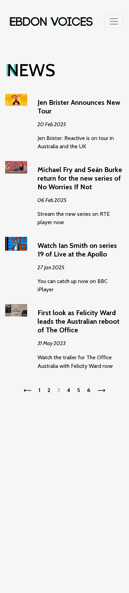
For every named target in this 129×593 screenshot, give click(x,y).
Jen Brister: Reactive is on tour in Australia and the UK (78, 124)
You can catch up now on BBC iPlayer (77, 267)
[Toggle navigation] (113, 21)
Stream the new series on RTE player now (79, 195)
